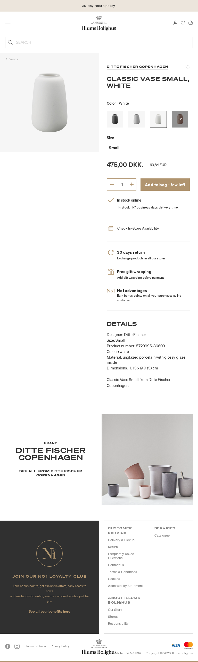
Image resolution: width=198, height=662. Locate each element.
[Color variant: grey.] (136, 119)
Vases (13, 59)
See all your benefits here (49, 611)
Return (113, 547)
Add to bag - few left (165, 184)
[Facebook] (7, 646)
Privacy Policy (60, 646)
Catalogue (162, 535)
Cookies (114, 579)
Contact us (116, 565)
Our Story (115, 609)
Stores (113, 616)
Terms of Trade (36, 646)
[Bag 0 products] (190, 22)
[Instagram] (17, 646)
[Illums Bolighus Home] (99, 23)
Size (110, 137)
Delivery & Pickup (121, 540)
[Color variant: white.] (158, 119)
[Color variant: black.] (115, 119)
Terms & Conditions (122, 572)
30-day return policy (98, 6)
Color (118, 103)
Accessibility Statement (125, 586)
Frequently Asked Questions (121, 556)
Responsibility (118, 623)
